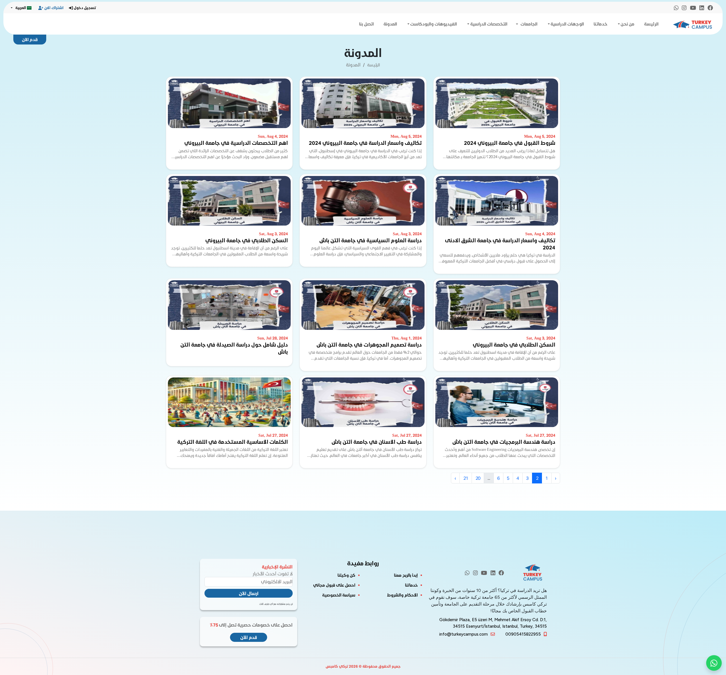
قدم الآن (30, 39)
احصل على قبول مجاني (334, 585)
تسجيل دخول (85, 7)
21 (465, 478)
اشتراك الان (54, 7)
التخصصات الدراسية (488, 23)
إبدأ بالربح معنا (406, 575)
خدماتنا (600, 23)
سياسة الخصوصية (338, 595)
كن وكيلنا (346, 575)
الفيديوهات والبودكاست (433, 23)
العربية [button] (20, 7)
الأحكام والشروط (402, 595)
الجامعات (528, 23)
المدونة (390, 23)
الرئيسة (651, 23)
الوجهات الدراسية (567, 23)
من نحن (627, 23)
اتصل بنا (366, 23)
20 (477, 478)
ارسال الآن (249, 593)
